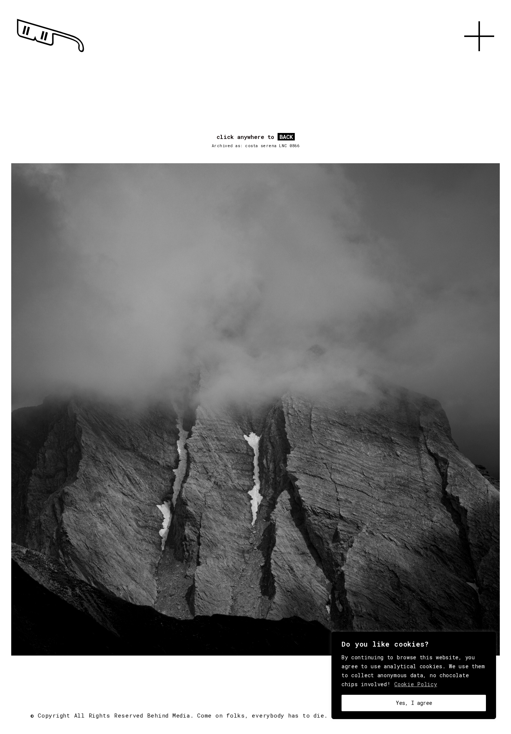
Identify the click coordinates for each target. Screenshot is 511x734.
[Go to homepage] (50, 52)
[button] (479, 60)
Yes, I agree (414, 702)
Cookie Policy (415, 684)
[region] (413, 675)
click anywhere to (255, 137)
